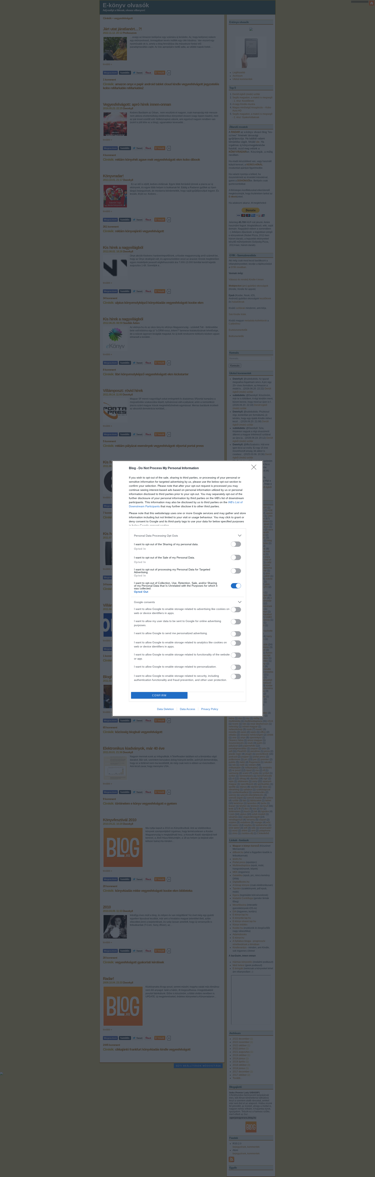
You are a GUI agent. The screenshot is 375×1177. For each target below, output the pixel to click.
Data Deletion (165, 709)
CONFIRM (159, 695)
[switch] (236, 544)
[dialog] (187, 588)
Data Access (187, 709)
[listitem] (187, 535)
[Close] (255, 468)
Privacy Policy (209, 709)
